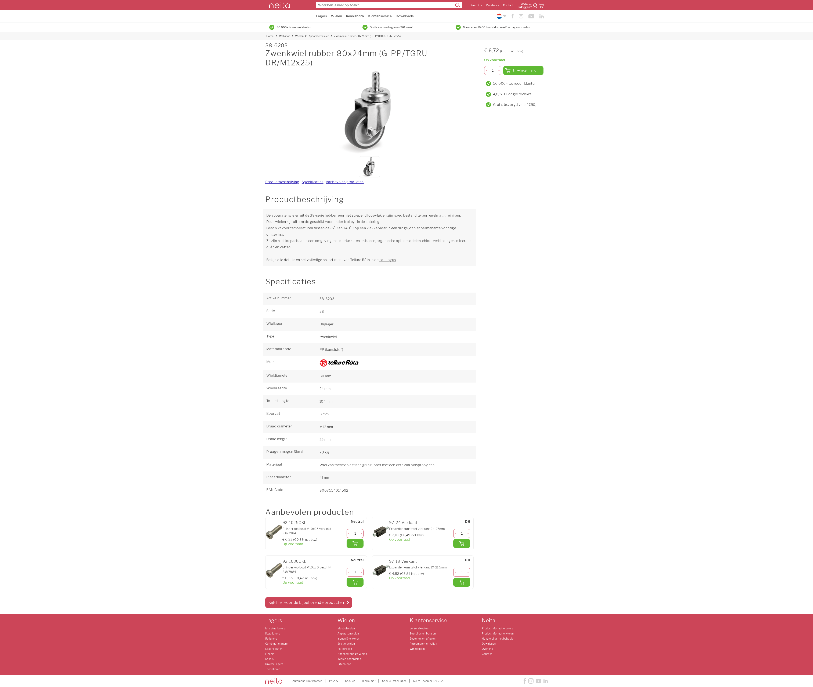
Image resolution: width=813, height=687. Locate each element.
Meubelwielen (346, 628)
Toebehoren (272, 669)
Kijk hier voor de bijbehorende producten (306, 602)
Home (270, 36)
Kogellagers (272, 633)
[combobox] (389, 5)
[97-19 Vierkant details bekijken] (380, 570)
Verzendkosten (419, 628)
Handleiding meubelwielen (498, 638)
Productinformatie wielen (498, 633)
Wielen (336, 16)
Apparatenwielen (318, 36)
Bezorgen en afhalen (423, 638)
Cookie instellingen (394, 681)
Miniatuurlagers (275, 628)
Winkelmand (418, 648)
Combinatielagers (276, 643)
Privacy (333, 681)
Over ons (487, 648)
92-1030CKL (294, 561)
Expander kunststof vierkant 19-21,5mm (418, 567)
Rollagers (271, 638)
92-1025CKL (294, 522)
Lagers (321, 16)
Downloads (405, 16)
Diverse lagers (274, 664)
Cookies (350, 681)
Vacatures (492, 5)
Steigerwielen (346, 643)
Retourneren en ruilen (423, 643)
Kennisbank (355, 16)
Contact (508, 5)
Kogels (269, 659)
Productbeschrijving (282, 182)
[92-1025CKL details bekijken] (273, 532)
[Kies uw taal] (501, 16)
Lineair (269, 653)
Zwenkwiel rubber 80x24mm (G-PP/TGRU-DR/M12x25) (367, 36)
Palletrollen (344, 648)
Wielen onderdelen (349, 659)
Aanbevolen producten (345, 182)
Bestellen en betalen (423, 633)
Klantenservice (380, 16)
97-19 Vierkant (403, 561)
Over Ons (476, 5)
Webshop (284, 36)
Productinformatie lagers (497, 628)
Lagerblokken (274, 648)
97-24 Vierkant (403, 522)
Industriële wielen (348, 638)
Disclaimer (368, 681)
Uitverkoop (344, 664)
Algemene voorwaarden (307, 681)
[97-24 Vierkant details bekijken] (380, 532)
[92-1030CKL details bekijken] (273, 570)
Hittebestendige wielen (352, 653)
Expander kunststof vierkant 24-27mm (417, 529)
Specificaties (313, 182)
